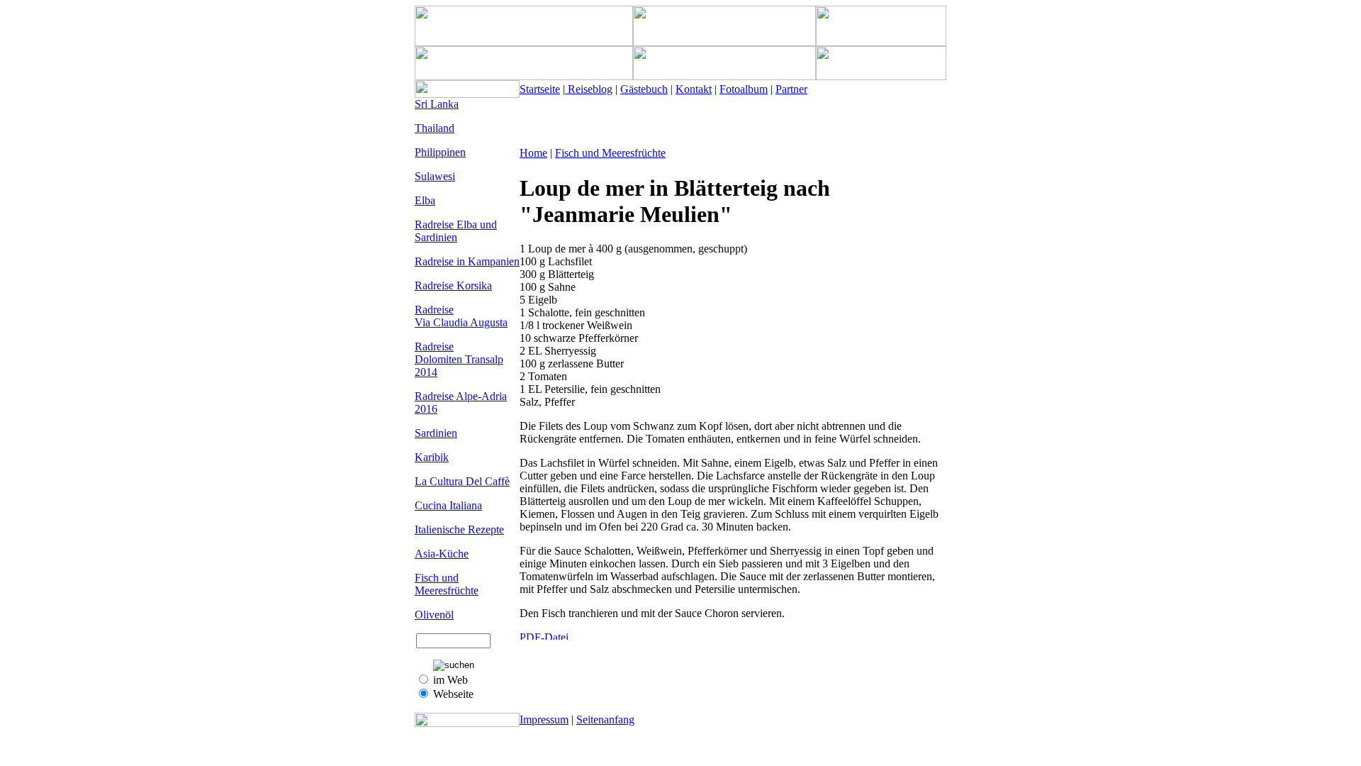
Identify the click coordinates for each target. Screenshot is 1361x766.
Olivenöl (434, 615)
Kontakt (694, 89)
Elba (425, 200)
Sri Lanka (437, 104)
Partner (791, 89)
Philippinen (440, 152)
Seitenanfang (605, 720)
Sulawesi (435, 176)
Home (533, 153)
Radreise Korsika (453, 285)
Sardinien (436, 433)
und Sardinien (456, 230)
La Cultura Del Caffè (462, 481)
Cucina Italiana (448, 505)
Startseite (540, 89)
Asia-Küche (442, 554)
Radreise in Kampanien (467, 261)
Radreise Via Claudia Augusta (461, 316)
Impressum (544, 720)
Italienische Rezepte (459, 529)
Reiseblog (588, 89)
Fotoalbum (743, 89)
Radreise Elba (447, 224)
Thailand (434, 128)
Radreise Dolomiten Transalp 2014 (459, 359)
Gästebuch (644, 89)
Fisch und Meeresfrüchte (446, 584)
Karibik (432, 457)
